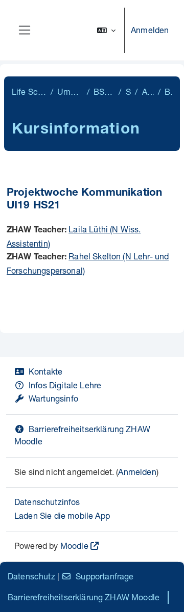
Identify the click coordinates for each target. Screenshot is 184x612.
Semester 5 (128, 91)
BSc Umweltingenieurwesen (104, 91)
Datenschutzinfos (47, 502)
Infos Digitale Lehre (65, 385)
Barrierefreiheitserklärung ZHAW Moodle (83, 597)
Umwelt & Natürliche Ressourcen (70, 91)
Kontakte (45, 371)
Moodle (74, 545)
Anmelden (150, 30)
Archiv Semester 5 (148, 91)
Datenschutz (31, 576)
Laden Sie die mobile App (62, 515)
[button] (106, 30)
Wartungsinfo (53, 398)
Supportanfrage (104, 576)
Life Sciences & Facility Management (29, 91)
